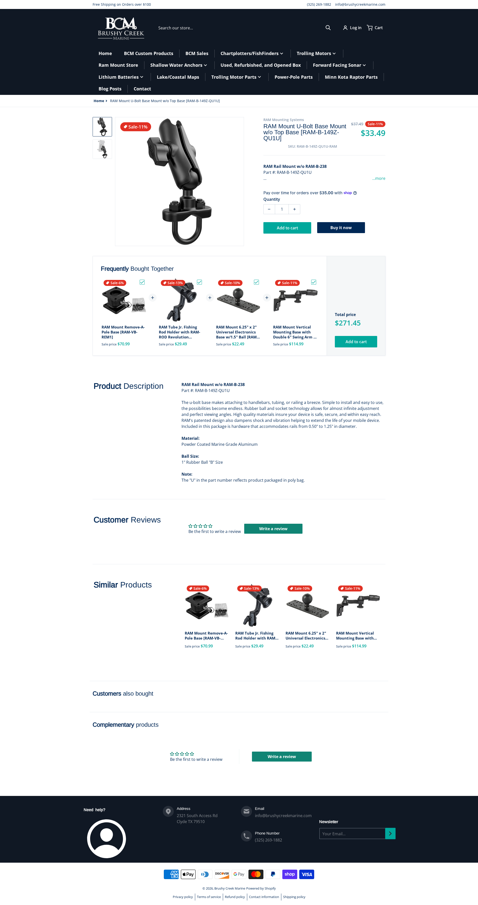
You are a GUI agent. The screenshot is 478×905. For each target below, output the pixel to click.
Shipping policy (294, 897)
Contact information (264, 897)
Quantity (271, 199)
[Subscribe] (390, 833)
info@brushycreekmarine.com (360, 4)
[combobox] (244, 27)
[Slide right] (241, 182)
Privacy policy (183, 897)
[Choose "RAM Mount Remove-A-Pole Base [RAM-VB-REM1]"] (142, 282)
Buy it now (341, 227)
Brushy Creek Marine (229, 888)
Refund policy (235, 897)
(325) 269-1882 (319, 4)
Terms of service (209, 897)
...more (378, 178)
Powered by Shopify (261, 888)
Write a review (273, 528)
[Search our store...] (328, 27)
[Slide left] (118, 182)
